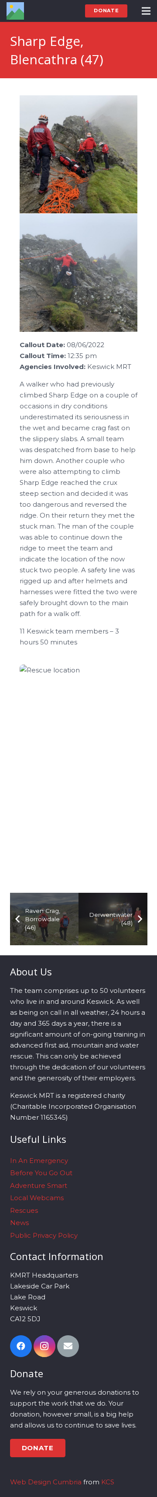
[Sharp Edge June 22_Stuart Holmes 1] (78, 273)
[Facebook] (21, 1346)
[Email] (68, 1346)
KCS (107, 1482)
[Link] (15, 11)
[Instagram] (44, 1346)
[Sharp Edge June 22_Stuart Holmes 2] (78, 154)
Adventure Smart (38, 1185)
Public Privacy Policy (44, 1235)
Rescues (24, 1210)
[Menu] (146, 11)
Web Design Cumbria (46, 1482)
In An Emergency (39, 1160)
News (19, 1222)
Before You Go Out (41, 1173)
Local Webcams (37, 1198)
